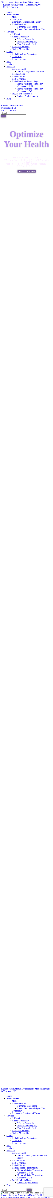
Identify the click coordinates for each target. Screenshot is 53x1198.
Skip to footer (34, 2)
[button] (27, 171)
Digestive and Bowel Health (30, 1195)
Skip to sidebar (21, 2)
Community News (9, 1195)
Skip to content (7, 2)
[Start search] (3, 116)
